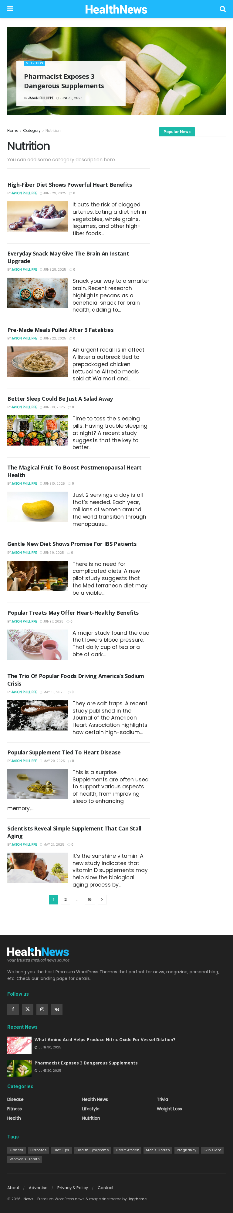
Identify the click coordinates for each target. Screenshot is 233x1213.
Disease (15, 1099)
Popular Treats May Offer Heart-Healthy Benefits (73, 612)
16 (90, 899)
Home (12, 130)
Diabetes (38, 1150)
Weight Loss (169, 1109)
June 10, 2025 (53, 483)
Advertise (38, 1188)
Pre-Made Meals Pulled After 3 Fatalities (60, 329)
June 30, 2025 (71, 98)
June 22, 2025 (54, 338)
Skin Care (212, 1150)
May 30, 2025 (53, 692)
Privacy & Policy (72, 1188)
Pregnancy (187, 1150)
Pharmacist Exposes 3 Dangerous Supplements (64, 81)
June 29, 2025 (54, 193)
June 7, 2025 (52, 621)
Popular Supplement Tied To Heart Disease (64, 752)
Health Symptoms (92, 1150)
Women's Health (25, 1159)
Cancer (16, 1150)
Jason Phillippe (40, 98)
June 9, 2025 (53, 552)
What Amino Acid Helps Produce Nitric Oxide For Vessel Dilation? (105, 1039)
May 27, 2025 (53, 844)
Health (14, 1118)
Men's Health (158, 1150)
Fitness (14, 1109)
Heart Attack (127, 1150)
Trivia (162, 1099)
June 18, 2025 (53, 407)
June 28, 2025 (54, 269)
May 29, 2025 (53, 761)
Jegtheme (137, 1198)
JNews (27, 1198)
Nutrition (34, 63)
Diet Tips (61, 1150)
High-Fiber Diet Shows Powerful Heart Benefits (69, 184)
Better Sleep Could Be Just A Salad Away (60, 398)
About (13, 1188)
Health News (95, 1099)
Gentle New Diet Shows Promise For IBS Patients (71, 543)
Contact (105, 1188)
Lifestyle (91, 1109)
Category (32, 130)
